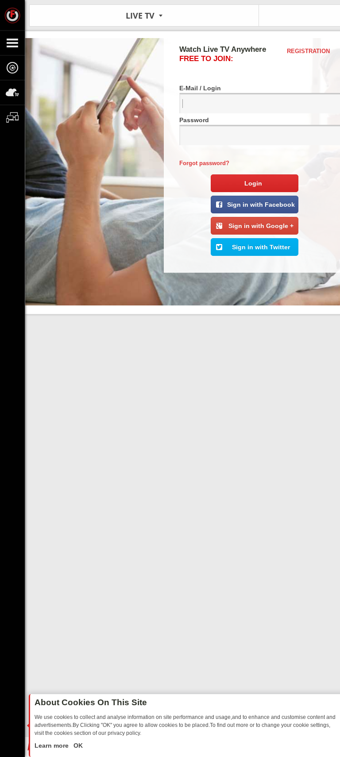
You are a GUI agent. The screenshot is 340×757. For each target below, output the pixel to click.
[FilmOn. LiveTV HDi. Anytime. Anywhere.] (12, 15)
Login (253, 183)
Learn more (52, 745)
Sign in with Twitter (261, 247)
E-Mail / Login (200, 88)
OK (77, 745)
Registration (308, 51)
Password (194, 120)
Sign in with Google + (261, 225)
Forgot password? (204, 163)
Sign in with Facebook (261, 204)
